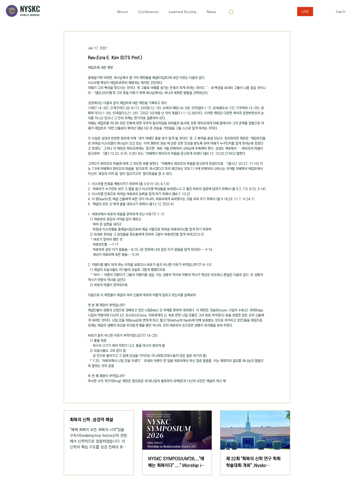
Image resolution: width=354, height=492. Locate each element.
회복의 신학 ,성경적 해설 (91, 419)
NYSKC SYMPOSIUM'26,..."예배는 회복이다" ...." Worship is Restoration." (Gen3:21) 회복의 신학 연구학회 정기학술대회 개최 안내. (176, 462)
